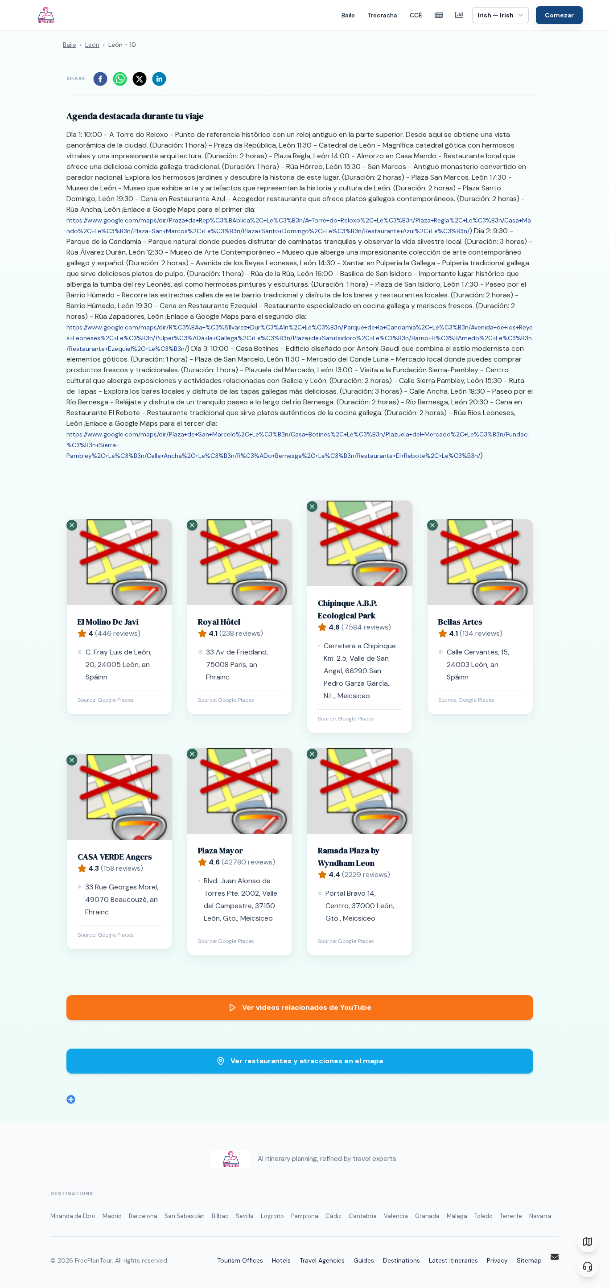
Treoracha (382, 15)
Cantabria (363, 1216)
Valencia (396, 1216)
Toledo (483, 1216)
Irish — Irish (495, 15)
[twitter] (139, 79)
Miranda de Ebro (72, 1216)
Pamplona (304, 1216)
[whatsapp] (120, 79)
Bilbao (220, 1216)
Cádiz (333, 1216)
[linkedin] (159, 79)
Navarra (540, 1216)
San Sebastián (185, 1216)
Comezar (559, 15)
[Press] (439, 15)
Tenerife (511, 1216)
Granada (427, 1216)
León (92, 45)
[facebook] (100, 79)
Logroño (272, 1216)
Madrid (112, 1216)
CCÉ (416, 15)
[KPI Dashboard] (459, 15)
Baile (348, 15)
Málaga (457, 1216)
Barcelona (143, 1216)
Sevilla (245, 1216)
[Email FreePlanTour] (555, 1257)
